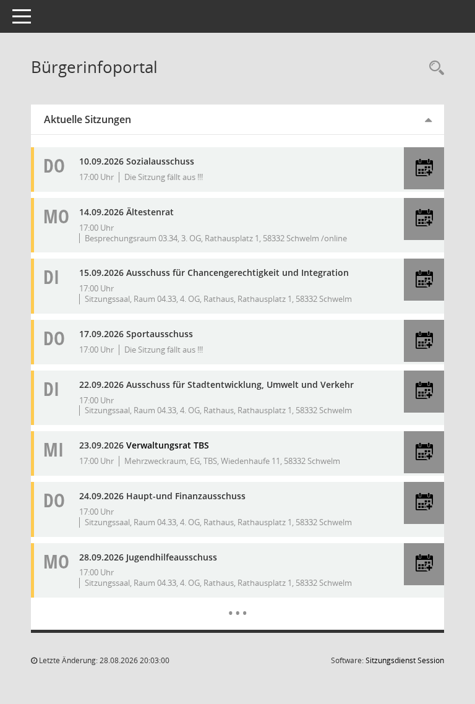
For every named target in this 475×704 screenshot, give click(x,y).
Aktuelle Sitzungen (87, 119)
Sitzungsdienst (405, 660)
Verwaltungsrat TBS (167, 445)
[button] (424, 168)
